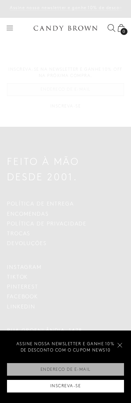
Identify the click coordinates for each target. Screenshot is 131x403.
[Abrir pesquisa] (111, 28)
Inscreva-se (65, 386)
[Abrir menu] (10, 28)
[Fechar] (120, 345)
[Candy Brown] (65, 28)
